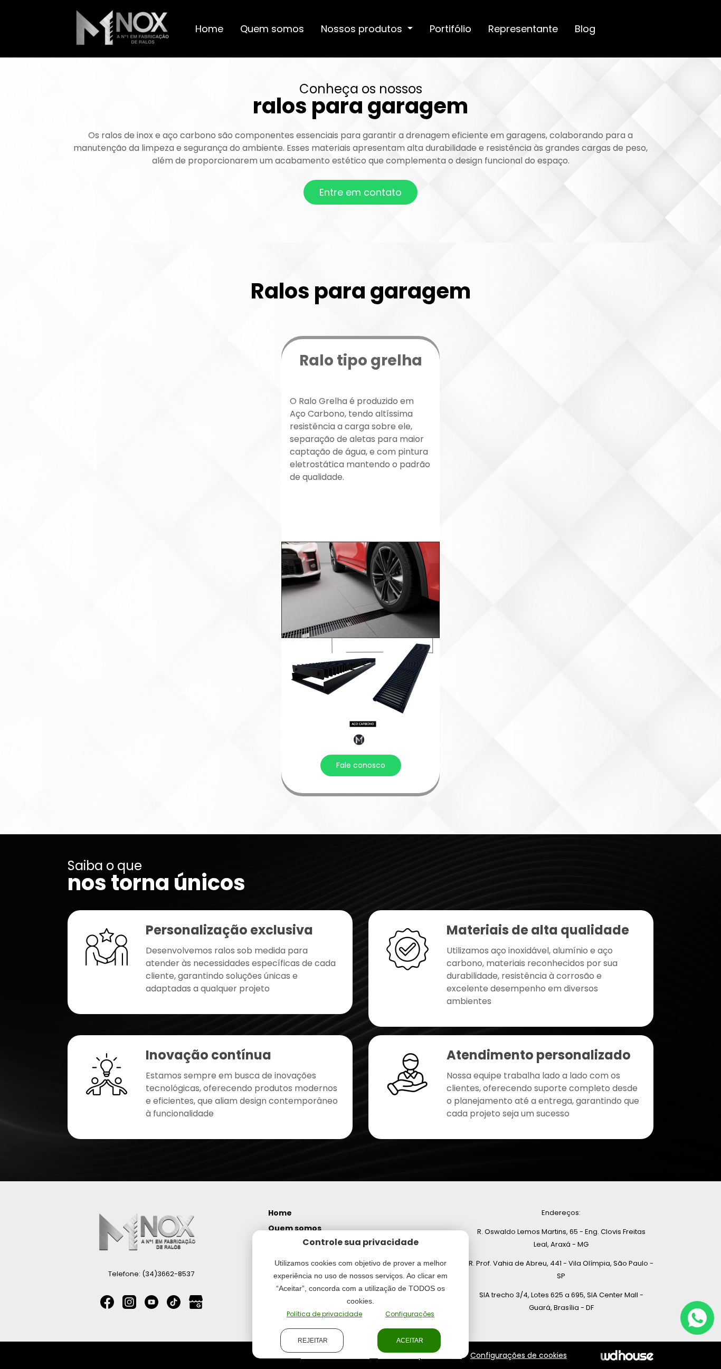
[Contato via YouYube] (151, 1302)
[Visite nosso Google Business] (196, 1302)
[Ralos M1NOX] (123, 28)
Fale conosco (360, 765)
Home (280, 1213)
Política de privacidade (324, 1313)
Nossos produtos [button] (363, 28)
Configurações (409, 1313)
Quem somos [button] (272, 28)
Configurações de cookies (518, 1355)
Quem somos (294, 1228)
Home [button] (209, 28)
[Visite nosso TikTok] (174, 1302)
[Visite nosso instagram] (129, 1302)
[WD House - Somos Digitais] (627, 1355)
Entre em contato (360, 192)
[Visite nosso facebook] (107, 1302)
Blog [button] (585, 28)
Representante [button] (523, 28)
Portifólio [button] (450, 28)
